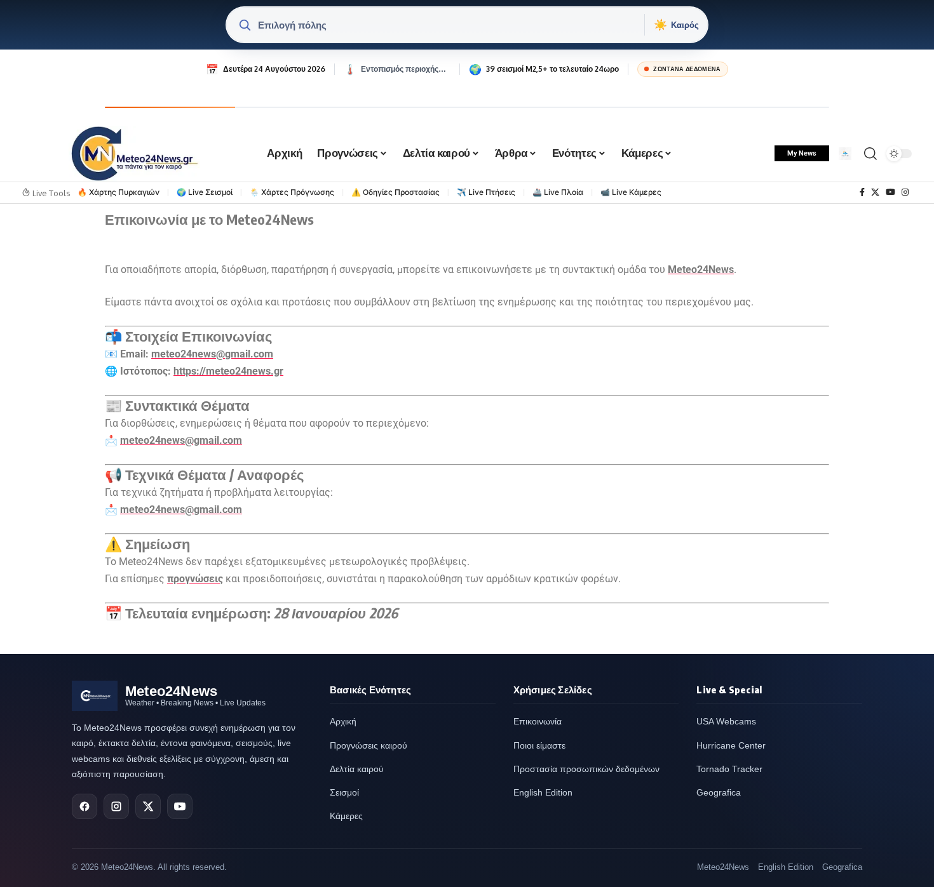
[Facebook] (862, 192)
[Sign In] (845, 153)
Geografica (718, 792)
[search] (870, 153)
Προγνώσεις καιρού (368, 745)
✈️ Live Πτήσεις (486, 192)
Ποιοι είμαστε (539, 745)
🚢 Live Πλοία (557, 192)
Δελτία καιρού (357, 769)
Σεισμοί (344, 792)
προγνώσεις (195, 579)
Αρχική (343, 721)
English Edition (542, 792)
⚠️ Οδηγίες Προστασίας (395, 192)
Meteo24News (701, 269)
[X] (875, 192)
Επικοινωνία (537, 721)
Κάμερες (346, 816)
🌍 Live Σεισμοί (205, 192)
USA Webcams (726, 721)
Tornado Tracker (729, 769)
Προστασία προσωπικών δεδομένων (586, 769)
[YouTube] (890, 192)
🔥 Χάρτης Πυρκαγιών (118, 192)
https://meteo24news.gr (228, 371)
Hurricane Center (731, 745)
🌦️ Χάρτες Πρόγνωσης (292, 192)
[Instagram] (905, 192)
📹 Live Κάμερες (630, 192)
